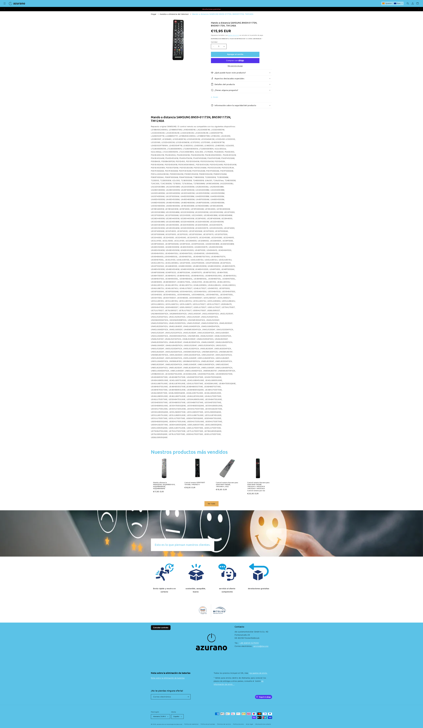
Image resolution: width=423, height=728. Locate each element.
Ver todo (211, 504)
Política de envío (238, 724)
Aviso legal (249, 724)
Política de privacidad (208, 724)
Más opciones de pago (235, 66)
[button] (4, 3)
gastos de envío (233, 35)
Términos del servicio (224, 724)
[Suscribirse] (188, 696)
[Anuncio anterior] (4, 9)
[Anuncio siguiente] (418, 9)
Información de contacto (263, 724)
